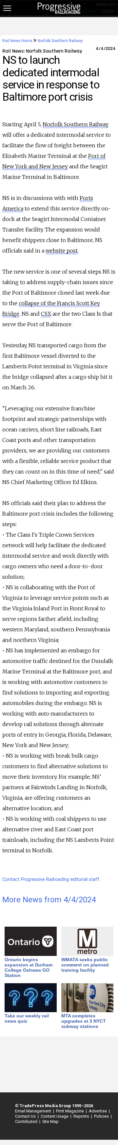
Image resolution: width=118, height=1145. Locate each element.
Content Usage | (55, 1116)
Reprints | (81, 1116)
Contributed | (26, 1121)
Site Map (50, 1121)
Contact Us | (26, 1116)
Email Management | (33, 1110)
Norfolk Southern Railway (60, 40)
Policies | (102, 1116)
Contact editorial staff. (51, 879)
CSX (46, 313)
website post (62, 250)
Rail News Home (17, 40)
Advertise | (98, 1110)
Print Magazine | (70, 1110)
